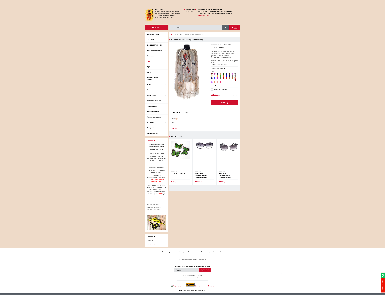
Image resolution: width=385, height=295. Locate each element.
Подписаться (205, 270)
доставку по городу (157, 153)
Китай (223, 68)
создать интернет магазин (187, 290)
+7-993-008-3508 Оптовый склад (210, 9)
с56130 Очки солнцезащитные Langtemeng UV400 (201, 175)
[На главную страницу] (149, 15)
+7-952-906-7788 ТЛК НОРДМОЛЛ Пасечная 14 (215, 13)
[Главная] (171, 34)
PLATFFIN (159, 10)
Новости (150, 240)
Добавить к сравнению (220, 89)
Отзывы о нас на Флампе (204, 286)
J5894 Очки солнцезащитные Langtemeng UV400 (225, 175)
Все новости (150, 244)
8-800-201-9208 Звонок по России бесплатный (215, 11)
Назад (175, 128)
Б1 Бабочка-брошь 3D (178, 173)
